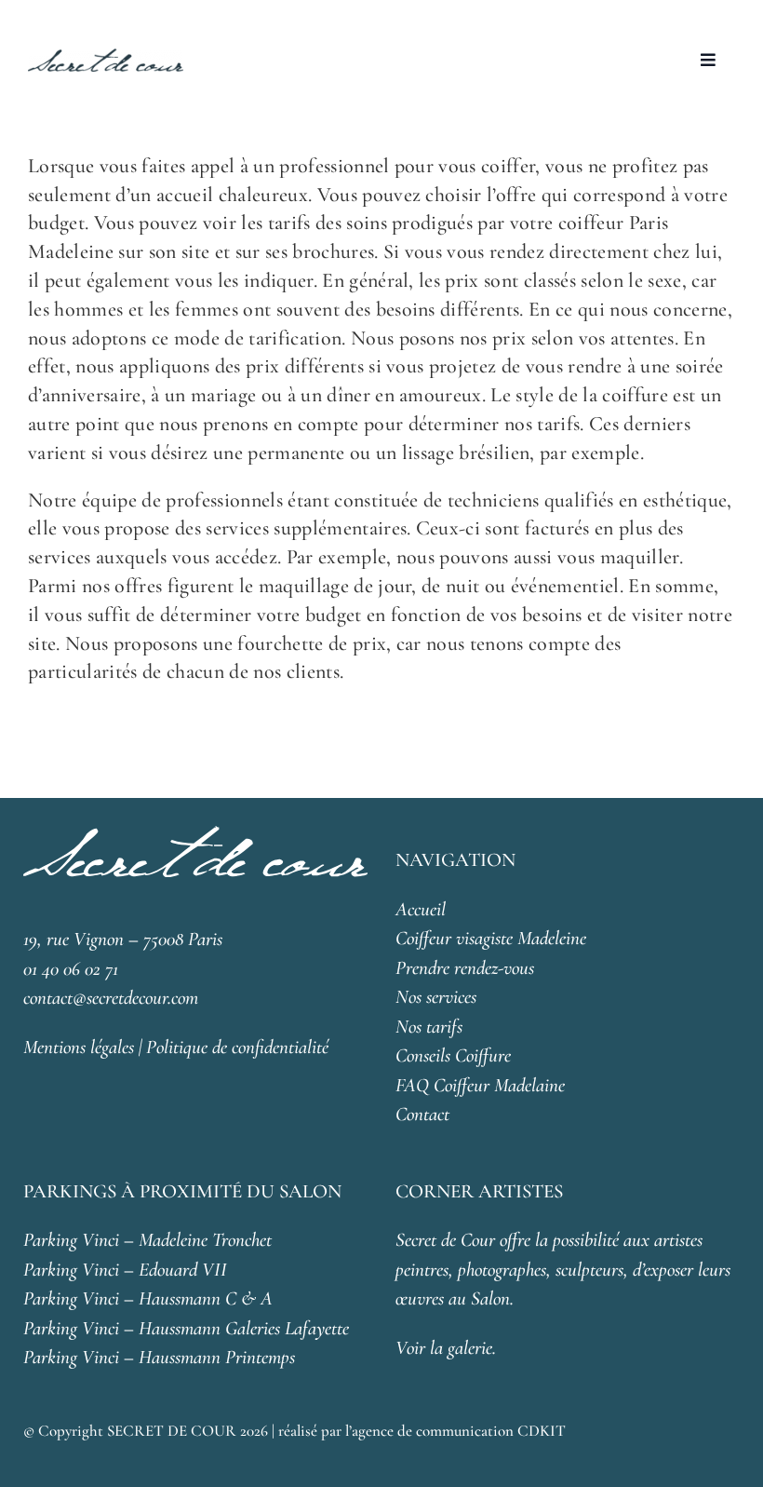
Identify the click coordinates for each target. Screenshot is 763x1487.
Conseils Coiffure (453, 1055)
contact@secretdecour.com (110, 997)
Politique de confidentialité (237, 1047)
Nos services (435, 996)
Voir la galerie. (445, 1347)
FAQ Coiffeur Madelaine (480, 1085)
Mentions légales (78, 1047)
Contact (422, 1114)
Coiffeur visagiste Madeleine (490, 938)
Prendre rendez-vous (464, 968)
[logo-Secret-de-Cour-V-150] (105, 58)
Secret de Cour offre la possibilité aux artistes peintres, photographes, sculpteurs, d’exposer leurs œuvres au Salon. (562, 1269)
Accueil (420, 909)
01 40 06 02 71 (70, 968)
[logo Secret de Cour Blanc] (195, 835)
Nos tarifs (428, 1026)
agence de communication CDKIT (459, 1430)
